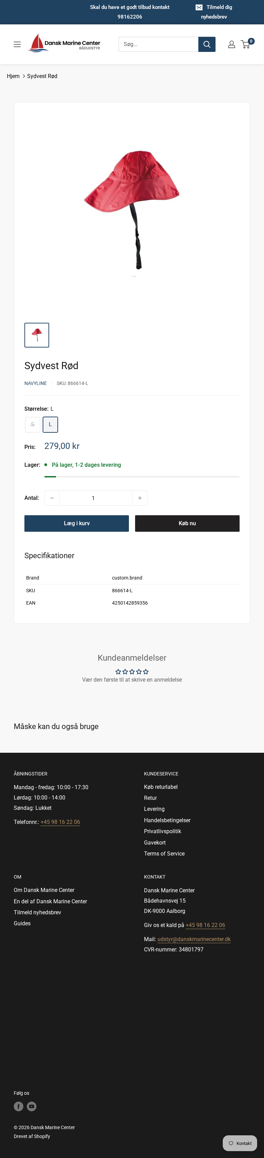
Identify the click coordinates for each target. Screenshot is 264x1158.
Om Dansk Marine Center (44, 890)
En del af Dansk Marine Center (50, 901)
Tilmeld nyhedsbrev (37, 912)
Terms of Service (164, 853)
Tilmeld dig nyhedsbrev (217, 12)
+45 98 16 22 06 (60, 822)
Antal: (31, 498)
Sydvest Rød (42, 76)
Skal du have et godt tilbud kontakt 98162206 (129, 12)
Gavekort (155, 842)
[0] (245, 44)
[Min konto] (231, 44)
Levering (154, 809)
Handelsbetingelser (167, 820)
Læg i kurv (77, 523)
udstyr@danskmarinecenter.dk (194, 939)
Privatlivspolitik (162, 831)
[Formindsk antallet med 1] (52, 498)
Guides (22, 923)
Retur (150, 798)
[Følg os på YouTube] (31, 1106)
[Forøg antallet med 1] (140, 498)
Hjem (13, 76)
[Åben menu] (17, 44)
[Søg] (207, 44)
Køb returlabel (161, 787)
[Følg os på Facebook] (18, 1106)
